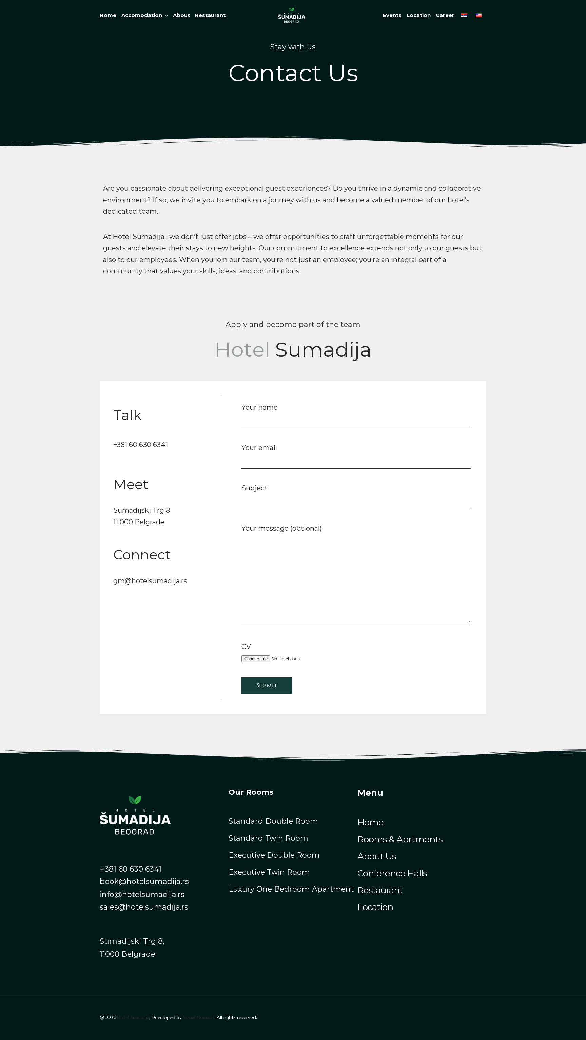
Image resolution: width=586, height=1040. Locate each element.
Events (392, 15)
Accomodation (141, 15)
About (181, 15)
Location (419, 15)
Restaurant (210, 15)
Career (445, 15)
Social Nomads (198, 1017)
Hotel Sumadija (133, 1017)
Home (108, 15)
